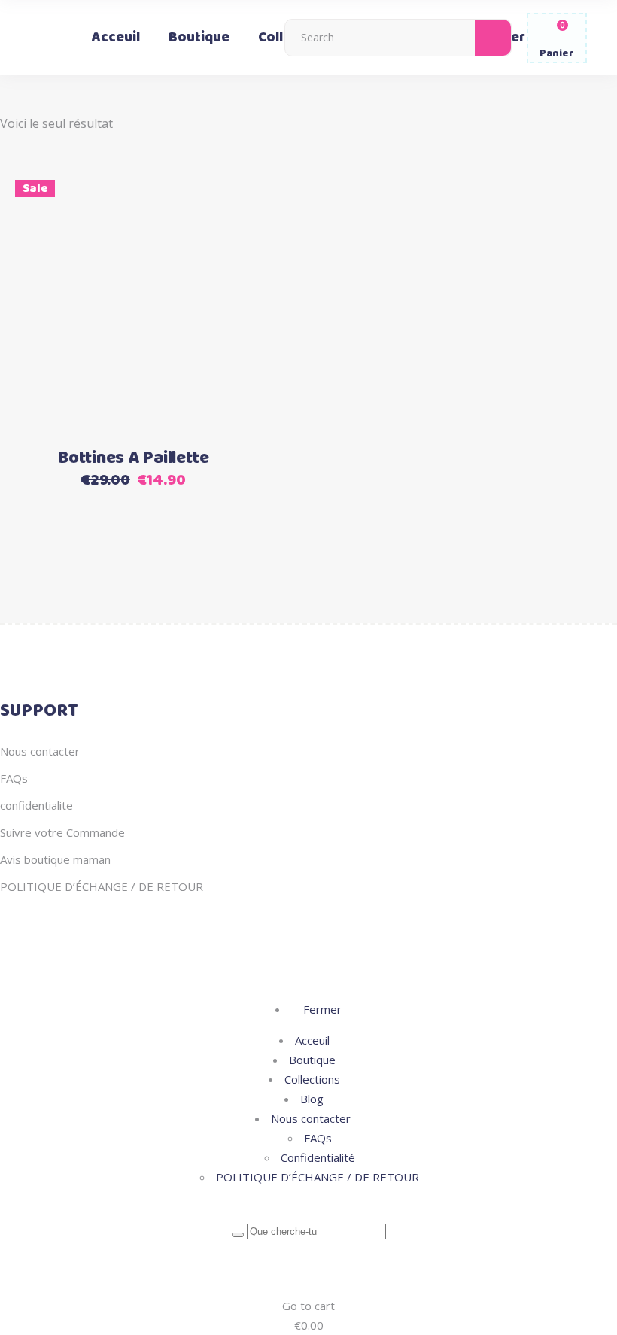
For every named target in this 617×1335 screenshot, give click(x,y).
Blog (312, 1098)
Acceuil (312, 1040)
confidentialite (36, 805)
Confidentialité (318, 1157)
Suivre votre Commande (62, 832)
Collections (312, 1079)
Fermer (321, 1009)
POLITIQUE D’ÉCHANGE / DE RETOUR (101, 886)
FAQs (14, 778)
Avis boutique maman (55, 859)
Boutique (312, 1059)
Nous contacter (40, 751)
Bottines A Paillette (132, 458)
